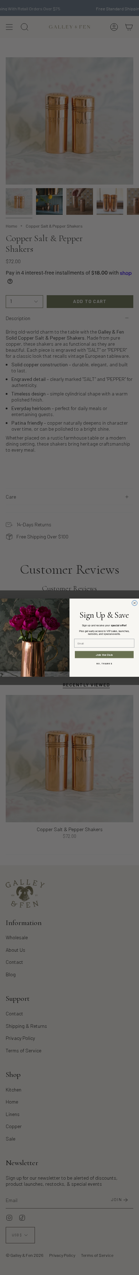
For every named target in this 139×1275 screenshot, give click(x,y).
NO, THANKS (104, 663)
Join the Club (104, 654)
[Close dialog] (134, 603)
